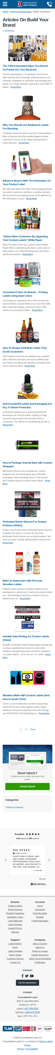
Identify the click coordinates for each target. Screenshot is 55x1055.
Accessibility (32, 1049)
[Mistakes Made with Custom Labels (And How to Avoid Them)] (27, 678)
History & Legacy (40, 951)
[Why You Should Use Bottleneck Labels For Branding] (27, 107)
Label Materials (15, 921)
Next (33, 729)
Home (5, 12)
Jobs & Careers (40, 944)
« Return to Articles (14, 807)
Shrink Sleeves (15, 909)
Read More (16, 87)
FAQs (15, 947)
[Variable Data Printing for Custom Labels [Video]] (27, 619)
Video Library (15, 955)
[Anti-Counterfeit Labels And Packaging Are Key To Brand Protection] (27, 386)
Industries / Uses (15, 917)
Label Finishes (15, 924)
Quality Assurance (40, 955)
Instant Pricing (15, 928)
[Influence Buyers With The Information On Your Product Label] (27, 163)
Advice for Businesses (21, 12)
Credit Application (40, 921)
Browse (15, 902)
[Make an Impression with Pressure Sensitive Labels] (27, 563)
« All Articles (8, 31)
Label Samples (15, 951)
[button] (6, 860)
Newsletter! (27, 983)
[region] (27, 860)
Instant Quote (27, 786)
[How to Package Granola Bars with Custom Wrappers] (27, 445)
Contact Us (15, 962)
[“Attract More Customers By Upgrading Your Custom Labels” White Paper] (27, 219)
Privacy (20, 1049)
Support (15, 940)
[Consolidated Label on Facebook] (22, 976)
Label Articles (15, 944)
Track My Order (40, 913)
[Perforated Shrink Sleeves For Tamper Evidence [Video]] (27, 504)
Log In (40, 906)
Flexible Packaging (15, 913)
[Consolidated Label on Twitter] (26, 976)
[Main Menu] (5, 4)
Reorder (40, 917)
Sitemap (15, 932)
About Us (40, 947)
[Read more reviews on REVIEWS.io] (39, 885)
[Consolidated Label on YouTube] (32, 976)
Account (40, 902)
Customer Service (15, 959)
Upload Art (40, 909)
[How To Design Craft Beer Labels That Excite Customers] (27, 330)
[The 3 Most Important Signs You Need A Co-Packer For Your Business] (27, 48)
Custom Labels (15, 906)
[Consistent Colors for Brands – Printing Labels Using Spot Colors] (27, 274)
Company (39, 940)
